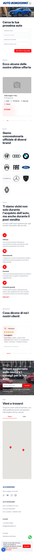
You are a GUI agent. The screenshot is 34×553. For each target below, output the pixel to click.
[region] (17, 99)
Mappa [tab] (10, 416)
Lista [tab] (24, 416)
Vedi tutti (6, 297)
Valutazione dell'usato (9, 536)
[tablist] (17, 416)
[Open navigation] (30, 3)
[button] (23, 450)
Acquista (5, 533)
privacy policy (9, 391)
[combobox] (17, 30)
